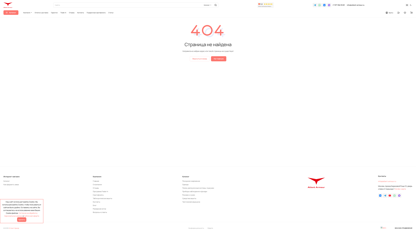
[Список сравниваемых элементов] (398, 12)
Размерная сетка (99, 209)
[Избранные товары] (405, 12)
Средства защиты (189, 198)
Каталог (6, 181)
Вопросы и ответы (100, 212)
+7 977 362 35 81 (338, 5)
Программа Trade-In (100, 191)
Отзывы (96, 188)
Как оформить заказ (11, 184)
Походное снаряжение (191, 181)
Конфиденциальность (196, 228)
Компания (97, 176)
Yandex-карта (400, 189)
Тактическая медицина (191, 202)
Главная (96, 181)
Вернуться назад (200, 59)
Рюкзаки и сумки (188, 195)
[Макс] (329, 5)
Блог (95, 205)
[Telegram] (315, 5)
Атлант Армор (14, 228)
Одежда (185, 184)
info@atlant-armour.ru (355, 5)
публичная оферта (31, 216)
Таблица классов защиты (102, 198)
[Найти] (215, 5)
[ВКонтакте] (324, 5)
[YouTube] (390, 195)
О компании (97, 184)
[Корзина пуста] (411, 12)
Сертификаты (98, 195)
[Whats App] (319, 5)
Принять (21, 220)
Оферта (210, 228)
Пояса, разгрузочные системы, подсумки (198, 188)
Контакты (96, 202)
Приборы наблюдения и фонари (194, 191)
